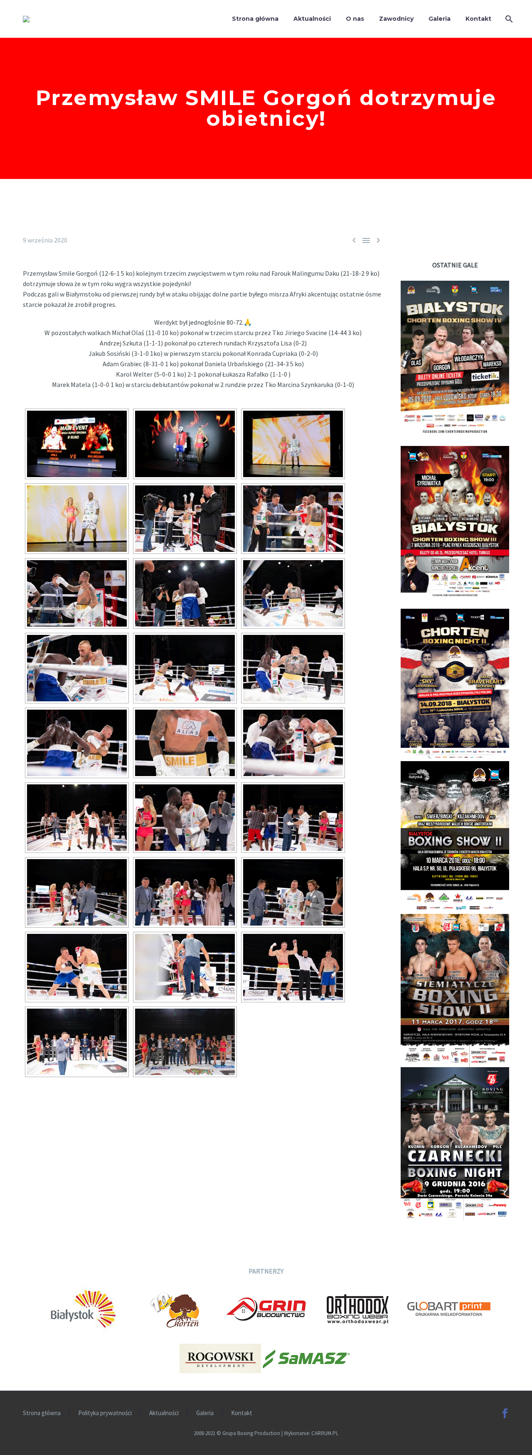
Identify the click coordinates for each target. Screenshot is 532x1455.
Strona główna (255, 18)
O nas (355, 18)
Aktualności (312, 18)
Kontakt (478, 18)
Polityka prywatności (105, 1413)
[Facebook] (505, 1413)
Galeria (440, 18)
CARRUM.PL (324, 1433)
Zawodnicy (396, 18)
